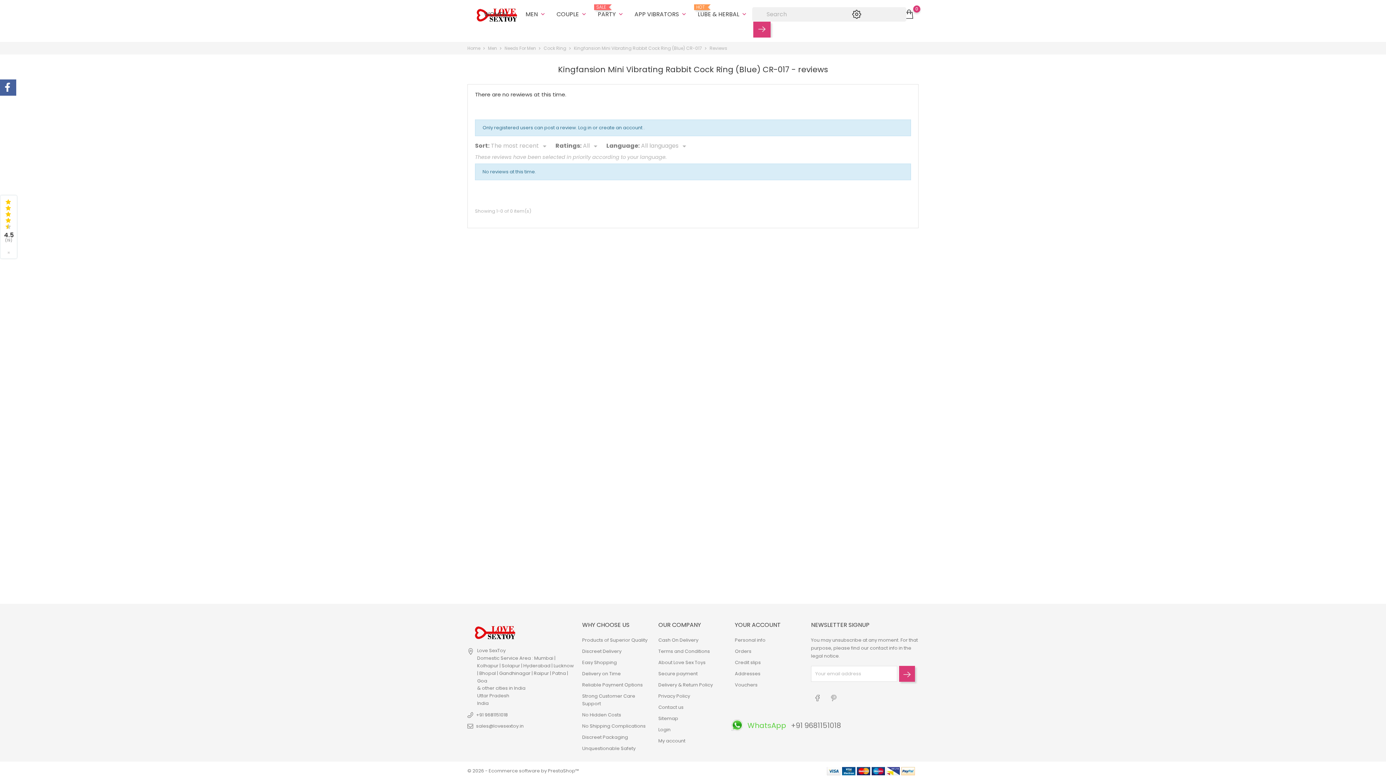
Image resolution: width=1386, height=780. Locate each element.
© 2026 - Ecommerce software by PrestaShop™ (523, 770)
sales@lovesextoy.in (500, 726)
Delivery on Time (601, 673)
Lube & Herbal (723, 11)
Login (664, 729)
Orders (743, 651)
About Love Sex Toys (682, 662)
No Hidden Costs (601, 714)
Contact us (671, 707)
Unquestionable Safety (609, 748)
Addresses (747, 673)
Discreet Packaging (605, 737)
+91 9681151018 (492, 714)
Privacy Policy (674, 696)
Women (499, 14)
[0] (909, 14)
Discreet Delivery (602, 651)
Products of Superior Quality (615, 640)
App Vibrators (661, 14)
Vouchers (746, 684)
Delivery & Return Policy (685, 684)
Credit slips (748, 662)
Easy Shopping (599, 662)
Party (611, 11)
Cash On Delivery (678, 640)
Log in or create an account (611, 127)
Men (536, 14)
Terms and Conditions (684, 651)
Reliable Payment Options (612, 684)
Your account (758, 625)
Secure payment (678, 673)
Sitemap (668, 718)
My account (671, 740)
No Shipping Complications (614, 726)
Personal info (750, 640)
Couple (572, 14)
